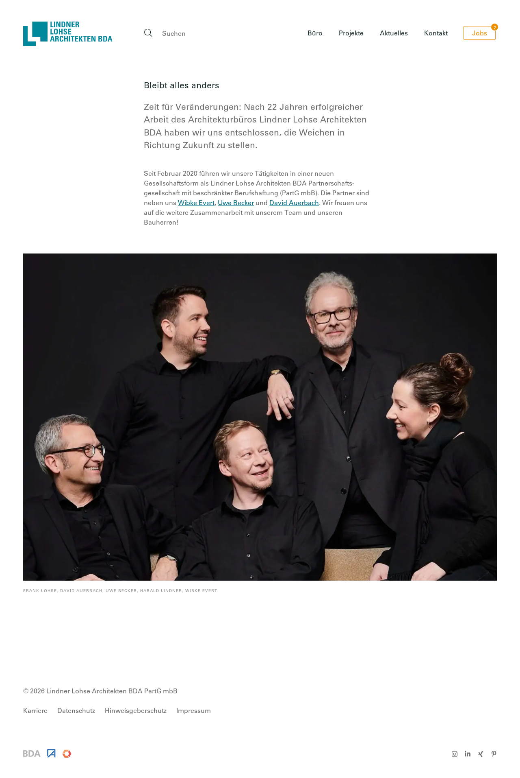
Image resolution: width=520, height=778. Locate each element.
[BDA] (32, 754)
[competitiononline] (67, 755)
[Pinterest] (493, 754)
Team (310, 84)
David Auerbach (294, 202)
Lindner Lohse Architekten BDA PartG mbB (68, 34)
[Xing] (480, 754)
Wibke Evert (196, 202)
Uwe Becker (236, 202)
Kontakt (436, 32)
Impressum (193, 710)
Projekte (351, 32)
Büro (315, 32)
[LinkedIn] (467, 754)
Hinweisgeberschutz (136, 710)
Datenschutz (76, 710)
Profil (309, 55)
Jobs (484, 31)
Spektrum (316, 70)
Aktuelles (394, 32)
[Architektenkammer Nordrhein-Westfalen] (51, 755)
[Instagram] (454, 754)
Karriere (313, 99)
